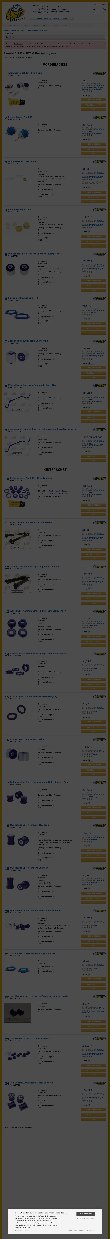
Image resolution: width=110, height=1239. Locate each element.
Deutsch (18, 1230)
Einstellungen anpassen (86, 1218)
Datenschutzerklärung (76, 1230)
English (26, 1230)
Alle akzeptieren (86, 1214)
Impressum (91, 1230)
